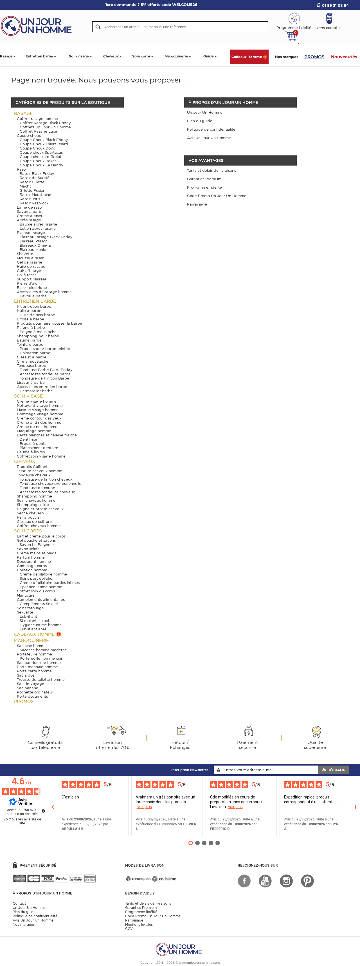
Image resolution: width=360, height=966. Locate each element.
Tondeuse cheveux (33, 475)
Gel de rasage (29, 262)
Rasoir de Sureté (35, 178)
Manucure (26, 595)
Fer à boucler (29, 517)
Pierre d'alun (28, 283)
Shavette (25, 254)
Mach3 (26, 186)
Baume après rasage (38, 224)
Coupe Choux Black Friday (44, 140)
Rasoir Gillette (32, 182)
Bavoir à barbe (33, 296)
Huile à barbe (29, 311)
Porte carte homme (34, 671)
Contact (19, 903)
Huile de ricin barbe (37, 315)
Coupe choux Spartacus (41, 152)
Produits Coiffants (33, 467)
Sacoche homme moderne (43, 650)
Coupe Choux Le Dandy (41, 165)
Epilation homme (32, 570)
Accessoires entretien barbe (42, 387)
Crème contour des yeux (39, 418)
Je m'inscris (333, 769)
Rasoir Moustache (35, 195)
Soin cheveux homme (36, 500)
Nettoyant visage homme (40, 405)
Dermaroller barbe (36, 391)
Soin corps (141, 56)
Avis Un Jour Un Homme (209, 138)
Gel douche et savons (36, 540)
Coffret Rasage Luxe (38, 131)
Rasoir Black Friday (37, 173)
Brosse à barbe (30, 319)
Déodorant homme (34, 561)
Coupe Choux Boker (38, 161)
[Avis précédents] (53, 806)
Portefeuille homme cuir (41, 658)
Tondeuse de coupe (37, 488)
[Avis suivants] (355, 806)
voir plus (144, 806)
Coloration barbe (35, 353)
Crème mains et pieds (36, 553)
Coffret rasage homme (37, 119)
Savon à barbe (30, 211)
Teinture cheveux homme (39, 471)
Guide (208, 56)
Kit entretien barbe (34, 306)
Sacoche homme (32, 646)
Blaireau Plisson (34, 241)
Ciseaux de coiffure (34, 521)
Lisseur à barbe (31, 382)
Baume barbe (29, 340)
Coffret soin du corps (36, 591)
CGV (129, 929)
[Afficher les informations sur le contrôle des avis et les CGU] (43, 811)
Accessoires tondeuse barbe (45, 374)
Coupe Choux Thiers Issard (44, 144)
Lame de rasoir (30, 207)
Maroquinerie (176, 56)
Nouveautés (344, 56)
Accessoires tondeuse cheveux (47, 492)
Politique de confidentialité (211, 129)
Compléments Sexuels (39, 604)
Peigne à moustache (38, 332)
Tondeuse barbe (31, 365)
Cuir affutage (29, 271)
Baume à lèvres (31, 452)
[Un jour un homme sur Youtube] (265, 880)
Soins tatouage (30, 608)
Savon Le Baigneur (37, 545)
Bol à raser (26, 275)
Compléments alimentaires (41, 599)
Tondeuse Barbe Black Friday (46, 370)
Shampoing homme (34, 496)
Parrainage (197, 204)
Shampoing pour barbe (38, 336)
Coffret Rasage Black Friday (45, 123)
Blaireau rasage (31, 233)
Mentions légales (139, 924)
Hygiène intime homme (41, 625)
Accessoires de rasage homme (44, 292)
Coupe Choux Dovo (37, 148)
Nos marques (286, 57)
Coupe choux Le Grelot (40, 157)
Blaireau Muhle (33, 249)
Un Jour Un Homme (204, 112)
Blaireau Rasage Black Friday (46, 237)
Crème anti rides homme (39, 422)
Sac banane (27, 688)
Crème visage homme (37, 401)
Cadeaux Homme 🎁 (249, 57)
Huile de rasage (31, 266)
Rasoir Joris (30, 199)
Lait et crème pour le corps (41, 536)
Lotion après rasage (38, 228)
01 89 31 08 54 (335, 5)
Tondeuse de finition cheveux (46, 479)
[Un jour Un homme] (38, 25)
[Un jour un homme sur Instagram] (286, 880)
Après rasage (29, 220)
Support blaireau (32, 279)
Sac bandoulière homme (39, 663)
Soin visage (79, 56)
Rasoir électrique (32, 287)
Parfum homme (31, 557)
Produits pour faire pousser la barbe (49, 323)
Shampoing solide (33, 505)
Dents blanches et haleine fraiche (47, 435)
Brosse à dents (33, 443)
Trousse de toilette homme (41, 679)
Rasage (6, 56)
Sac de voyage (30, 684)
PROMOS (314, 56)
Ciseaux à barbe (31, 357)
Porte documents (32, 696)
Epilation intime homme (41, 587)
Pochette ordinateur (35, 692)
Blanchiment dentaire (39, 448)
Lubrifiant (28, 616)
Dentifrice (28, 439)
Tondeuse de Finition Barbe (44, 378)
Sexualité (25, 612)
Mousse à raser (30, 258)
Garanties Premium (204, 179)
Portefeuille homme (34, 654)
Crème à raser (29, 216)
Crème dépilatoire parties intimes (50, 583)
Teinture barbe (30, 344)
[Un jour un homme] (180, 949)
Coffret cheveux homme (39, 526)
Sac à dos (25, 675)
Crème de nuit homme (37, 427)
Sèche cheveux (30, 513)
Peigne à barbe (31, 327)
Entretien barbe (39, 56)
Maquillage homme (34, 431)
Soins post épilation (37, 578)
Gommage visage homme (40, 414)
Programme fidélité (204, 187)
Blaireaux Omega (35, 245)
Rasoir (22, 169)
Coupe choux (29, 135)
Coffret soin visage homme (41, 456)
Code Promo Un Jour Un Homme (216, 196)
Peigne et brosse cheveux (40, 509)
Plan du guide (199, 121)
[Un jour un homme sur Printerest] (307, 880)
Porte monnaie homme (37, 667)
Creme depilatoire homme (43, 574)
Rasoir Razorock (34, 203)
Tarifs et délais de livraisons (211, 170)
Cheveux (111, 56)
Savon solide (28, 549)
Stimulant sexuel (34, 621)
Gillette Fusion (32, 190)
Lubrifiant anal (33, 629)
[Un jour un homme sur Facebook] (244, 880)
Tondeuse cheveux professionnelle (50, 483)
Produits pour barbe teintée (45, 349)
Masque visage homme (37, 410)
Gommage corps (32, 566)
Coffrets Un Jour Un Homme (45, 127)
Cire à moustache (32, 361)
